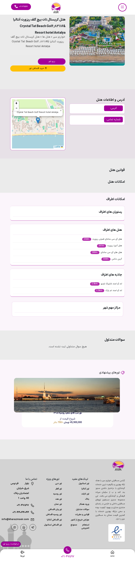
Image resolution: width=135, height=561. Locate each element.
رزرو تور (51, 61)
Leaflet (57, 146)
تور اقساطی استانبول (53, 525)
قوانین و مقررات (82, 514)
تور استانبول (84, 483)
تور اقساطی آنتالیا (54, 519)
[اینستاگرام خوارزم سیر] (14, 527)
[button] (113, 74)
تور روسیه (57, 494)
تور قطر (58, 488)
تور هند (58, 499)
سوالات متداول (82, 509)
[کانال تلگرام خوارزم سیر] (32, 527)
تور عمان (58, 504)
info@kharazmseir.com (20, 519)
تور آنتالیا (85, 488)
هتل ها (46, 37)
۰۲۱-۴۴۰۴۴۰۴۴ (21, 512)
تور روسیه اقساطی (54, 514)
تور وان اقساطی (55, 509)
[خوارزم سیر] (116, 466)
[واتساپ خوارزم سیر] (23, 527)
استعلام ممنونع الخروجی (80, 526)
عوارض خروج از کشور (80, 519)
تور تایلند (85, 494)
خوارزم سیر (59, 37)
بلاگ (87, 499)
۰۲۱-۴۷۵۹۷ (23, 505)
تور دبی (58, 483)
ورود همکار (84, 504)
